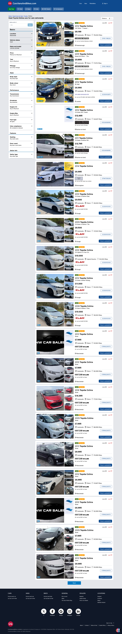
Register (81, 596)
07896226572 (106, 346)
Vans (85, 3)
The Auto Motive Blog (67, 600)
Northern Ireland (101, 602)
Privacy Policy (111, 625)
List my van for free (30, 598)
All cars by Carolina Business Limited (84, 41)
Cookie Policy (102, 625)
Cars (80, 3)
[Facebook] (52, 611)
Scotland (100, 598)
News (63, 598)
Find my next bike (48, 596)
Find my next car (12, 596)
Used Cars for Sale (18, 16)
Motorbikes (93, 3)
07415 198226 (106, 38)
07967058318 (106, 178)
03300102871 (106, 94)
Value (28, 9)
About (81, 625)
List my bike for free (48, 598)
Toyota (26, 16)
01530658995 (106, 122)
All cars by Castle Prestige (81, 125)
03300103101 (106, 206)
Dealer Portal (83, 598)
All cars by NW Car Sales (81, 349)
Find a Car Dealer (84, 600)
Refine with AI (13, 22)
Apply (30, 25)
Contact (87, 625)
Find (21, 9)
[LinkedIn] (78, 611)
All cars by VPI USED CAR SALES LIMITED (85, 97)
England (99, 596)
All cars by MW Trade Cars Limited (83, 181)
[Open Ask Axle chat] (118, 630)
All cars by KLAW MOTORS (81, 209)
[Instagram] (69, 611)
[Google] (61, 611)
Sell (37, 9)
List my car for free (12, 598)
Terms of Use (94, 625)
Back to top (109, 623)
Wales (99, 600)
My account (64, 596)
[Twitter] (43, 611)
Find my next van (30, 596)
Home (10, 16)
